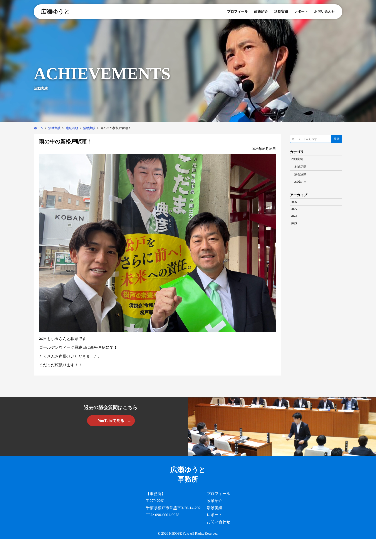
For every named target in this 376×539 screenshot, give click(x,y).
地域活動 (72, 128)
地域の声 (300, 182)
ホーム (38, 128)
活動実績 (281, 11)
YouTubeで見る (111, 420)
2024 (294, 216)
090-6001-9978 (167, 515)
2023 (294, 223)
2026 (294, 202)
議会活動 (300, 174)
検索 (336, 138)
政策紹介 (261, 11)
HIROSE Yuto (179, 533)
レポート (301, 11)
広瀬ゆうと (55, 11)
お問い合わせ (324, 11)
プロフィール (237, 11)
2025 (294, 209)
